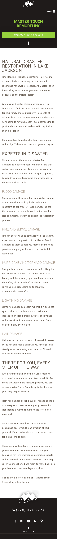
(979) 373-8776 (30, 510)
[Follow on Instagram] (22, 521)
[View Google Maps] (42, 521)
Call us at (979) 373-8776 (28, 34)
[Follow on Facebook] (15, 521)
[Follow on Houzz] (35, 521)
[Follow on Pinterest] (28, 521)
